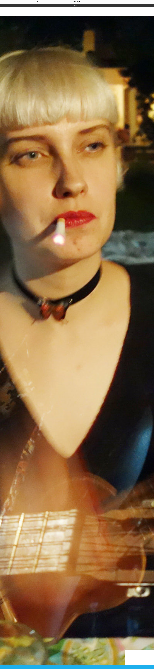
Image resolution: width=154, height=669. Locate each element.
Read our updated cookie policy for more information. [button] (50, 667)
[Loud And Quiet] (77, 2)
